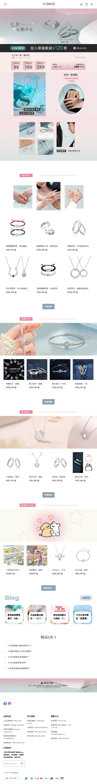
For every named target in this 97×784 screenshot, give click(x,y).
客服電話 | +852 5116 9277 (60, 738)
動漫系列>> (48, 588)
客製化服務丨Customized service (35, 722)
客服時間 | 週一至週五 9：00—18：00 (61, 726)
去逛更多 (48, 306)
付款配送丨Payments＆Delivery (37, 727)
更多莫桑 (48, 401)
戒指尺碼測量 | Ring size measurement (12, 730)
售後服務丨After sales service (37, 732)
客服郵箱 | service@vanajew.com (58, 733)
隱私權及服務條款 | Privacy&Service (10, 737)
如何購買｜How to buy (58, 721)
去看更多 (86, 598)
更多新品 (48, 494)
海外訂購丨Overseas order (36, 736)
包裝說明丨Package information (14, 725)
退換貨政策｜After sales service (14, 743)
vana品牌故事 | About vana (12, 721)
